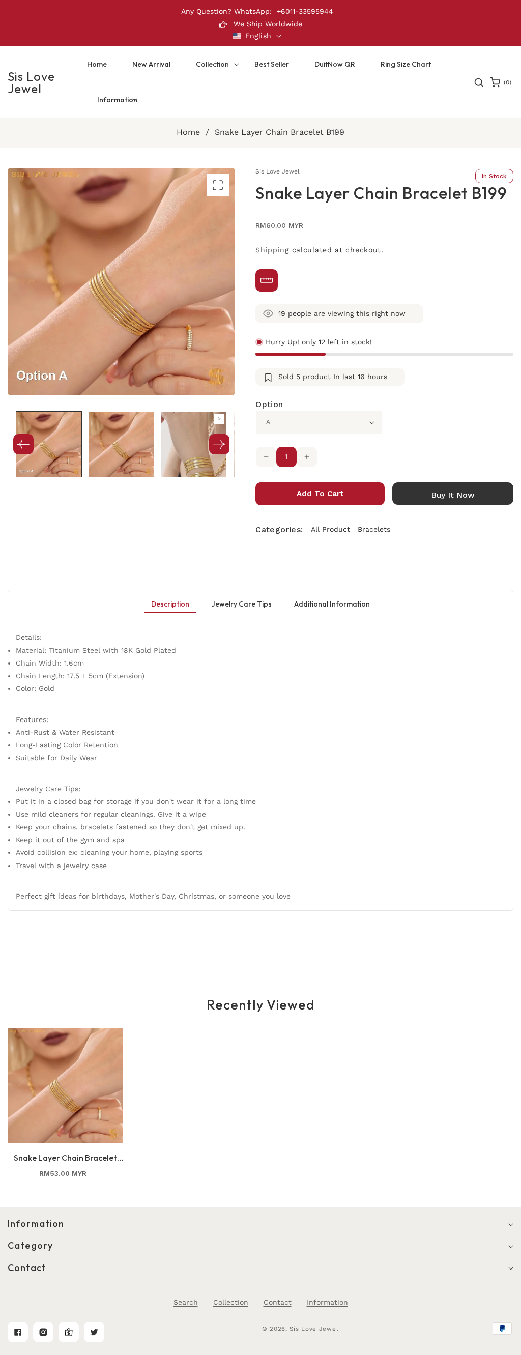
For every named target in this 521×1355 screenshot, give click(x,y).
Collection (230, 1302)
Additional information (332, 604)
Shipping (272, 250)
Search (185, 1302)
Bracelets (374, 529)
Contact (278, 1302)
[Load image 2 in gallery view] (121, 444)
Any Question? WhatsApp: (226, 11)
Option (269, 404)
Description (170, 604)
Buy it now (453, 495)
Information (327, 1302)
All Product (330, 529)
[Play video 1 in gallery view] (193, 444)
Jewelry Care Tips (242, 604)
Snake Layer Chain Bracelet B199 (65, 1157)
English (258, 36)
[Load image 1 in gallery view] (48, 444)
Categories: (279, 529)
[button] (212, 64)
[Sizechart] (266, 280)
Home (188, 132)
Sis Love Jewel (314, 1328)
